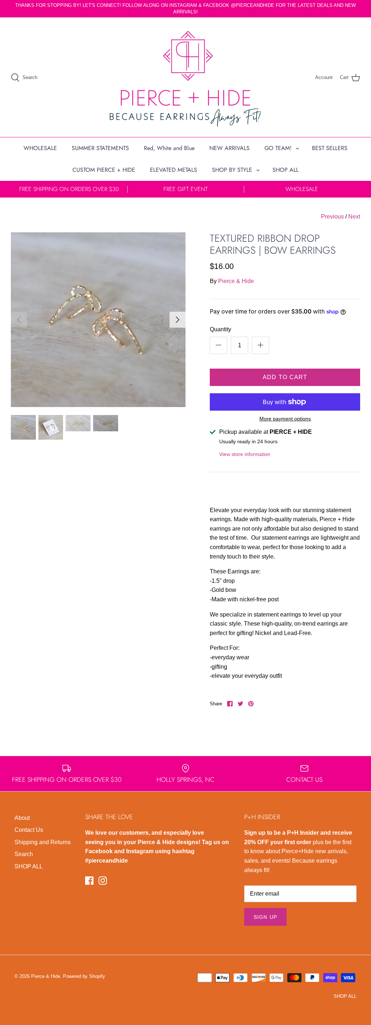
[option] (98, 319)
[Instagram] (103, 880)
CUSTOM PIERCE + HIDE (103, 170)
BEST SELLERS (329, 148)
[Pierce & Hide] (185, 77)
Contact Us (28, 830)
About (22, 818)
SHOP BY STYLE (232, 170)
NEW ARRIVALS (229, 148)
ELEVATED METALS (173, 170)
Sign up (265, 917)
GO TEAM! (278, 148)
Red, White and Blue (169, 148)
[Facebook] (89, 880)
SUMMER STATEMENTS (100, 148)
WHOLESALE (40, 148)
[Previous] (19, 320)
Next (354, 216)
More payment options (285, 419)
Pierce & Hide (236, 281)
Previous (332, 216)
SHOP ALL (285, 170)
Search (23, 854)
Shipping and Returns (42, 842)
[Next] (178, 320)
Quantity (220, 329)
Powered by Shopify (84, 976)
